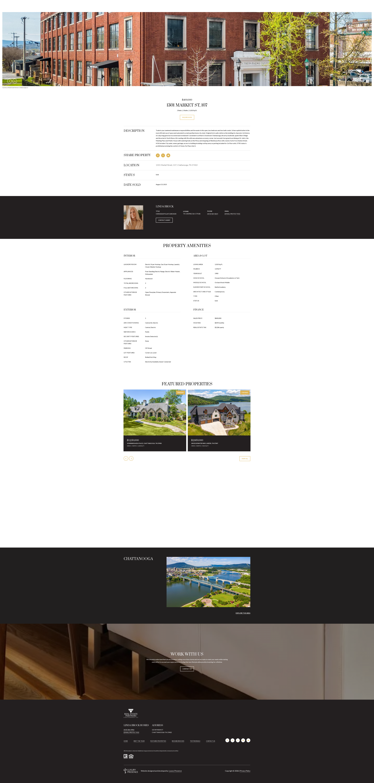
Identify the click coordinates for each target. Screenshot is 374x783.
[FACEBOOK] (227, 740)
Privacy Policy (245, 771)
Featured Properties (158, 741)
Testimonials (195, 741)
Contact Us (210, 741)
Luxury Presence (175, 771)
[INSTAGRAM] (233, 740)
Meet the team (139, 741)
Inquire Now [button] (187, 117)
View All (245, 458)
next (14, 81)
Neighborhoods (178, 741)
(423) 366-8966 (129, 730)
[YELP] (238, 740)
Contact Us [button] (187, 669)
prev (9, 81)
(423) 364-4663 (212, 214)
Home (126, 741)
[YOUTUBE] (248, 740)
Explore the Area (243, 613)
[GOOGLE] (243, 740)
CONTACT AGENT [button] (164, 220)
